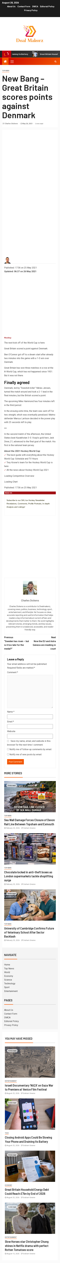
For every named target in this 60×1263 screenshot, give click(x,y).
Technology (9, 983)
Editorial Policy (47, 6)
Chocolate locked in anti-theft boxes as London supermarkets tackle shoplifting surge (28, 876)
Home (7, 964)
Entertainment (11, 991)
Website (11, 731)
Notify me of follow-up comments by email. (30, 749)
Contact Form (23, 6)
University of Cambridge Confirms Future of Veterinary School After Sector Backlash (29, 932)
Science (8, 979)
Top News (5, 70)
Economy (8, 976)
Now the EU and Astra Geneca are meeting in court (44, 643)
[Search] (55, 61)
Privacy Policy (30, 10)
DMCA (35, 6)
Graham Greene (29, 828)
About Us (11, 6)
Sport (6, 987)
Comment (12, 672)
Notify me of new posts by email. (25, 754)
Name (10, 711)
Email (10, 721)
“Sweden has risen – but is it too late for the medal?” (16, 643)
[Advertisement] (30, 161)
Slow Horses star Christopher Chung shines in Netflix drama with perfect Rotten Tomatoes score (27, 1245)
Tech (7, 1133)
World (7, 972)
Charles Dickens (11, 124)
